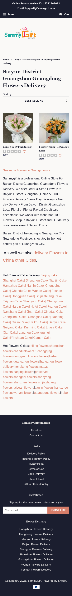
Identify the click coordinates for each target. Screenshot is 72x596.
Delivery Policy (36, 453)
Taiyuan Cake (12, 301)
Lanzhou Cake (29, 332)
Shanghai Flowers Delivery (36, 549)
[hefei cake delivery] (30, 306)
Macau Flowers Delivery (36, 539)
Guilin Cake (19, 322)
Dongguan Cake (23, 296)
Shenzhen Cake (37, 280)
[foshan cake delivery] (51, 290)
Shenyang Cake (34, 301)
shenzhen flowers (25, 382)
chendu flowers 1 (25, 351)
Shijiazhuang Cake (48, 296)
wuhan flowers (23, 392)
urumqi (45, 332)
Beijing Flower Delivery (36, 544)
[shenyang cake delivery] (22, 301)
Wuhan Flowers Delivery (36, 564)
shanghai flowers (25, 377)
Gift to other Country (36, 484)
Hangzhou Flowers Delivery (36, 529)
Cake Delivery (36, 473)
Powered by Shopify (55, 580)
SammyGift (34, 580)
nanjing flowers (23, 371)
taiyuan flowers (23, 387)
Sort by (7, 94)
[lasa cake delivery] (45, 327)
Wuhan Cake (41, 290)
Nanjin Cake (35, 285)
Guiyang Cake (12, 327)
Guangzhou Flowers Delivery (36, 559)
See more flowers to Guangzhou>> (26, 170)
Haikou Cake (38, 322)
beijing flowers (39, 345)
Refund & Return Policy (36, 458)
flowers (43, 356)
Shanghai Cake (13, 280)
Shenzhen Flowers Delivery (36, 554)
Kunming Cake (33, 327)
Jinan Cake (34, 311)
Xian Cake (10, 332)
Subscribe (58, 510)
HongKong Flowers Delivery (36, 534)
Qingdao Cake (53, 311)
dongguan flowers (25, 356)
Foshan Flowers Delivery (36, 569)
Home (6, 59)
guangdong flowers (47, 392)
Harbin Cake (20, 306)
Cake (6, 337)
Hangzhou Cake (14, 285)
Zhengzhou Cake (14, 316)
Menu (11, 14)
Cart (66, 14)
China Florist (36, 479)
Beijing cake (49, 275)
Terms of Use (36, 468)
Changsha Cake (38, 316)
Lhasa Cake (54, 327)
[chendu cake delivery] (11, 290)
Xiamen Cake (42, 337)
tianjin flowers (44, 387)
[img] (12, 152)
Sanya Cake (57, 322)
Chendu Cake (21, 290)
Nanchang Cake (14, 311)
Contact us (36, 435)
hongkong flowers (26, 366)
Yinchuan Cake (21, 337)
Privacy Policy (36, 463)
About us (36, 430)
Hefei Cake (38, 306)
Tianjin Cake (58, 280)
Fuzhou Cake (56, 306)
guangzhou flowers (26, 361)
